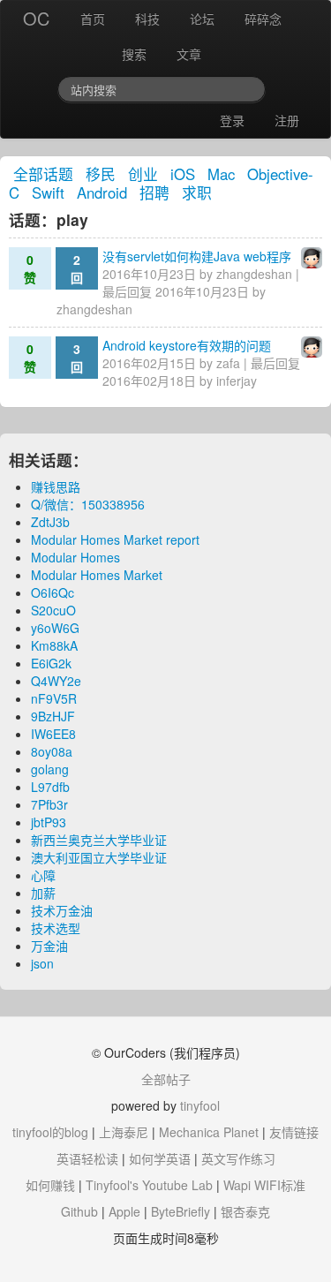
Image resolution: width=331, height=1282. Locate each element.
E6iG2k (51, 663)
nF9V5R (54, 698)
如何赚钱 (50, 1185)
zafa (228, 363)
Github (79, 1211)
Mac (221, 174)
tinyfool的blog (50, 1132)
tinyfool (200, 1105)
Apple (124, 1211)
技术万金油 (62, 910)
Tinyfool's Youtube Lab (149, 1185)
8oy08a (51, 751)
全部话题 (43, 174)
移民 (101, 174)
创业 (143, 174)
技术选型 (55, 928)
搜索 (134, 54)
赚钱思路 (55, 486)
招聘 (154, 192)
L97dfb (50, 787)
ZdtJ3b (50, 522)
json (42, 963)
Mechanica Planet (209, 1132)
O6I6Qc (52, 592)
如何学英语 (160, 1158)
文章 (189, 54)
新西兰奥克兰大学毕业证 (99, 839)
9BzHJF (53, 716)
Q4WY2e (56, 681)
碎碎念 (263, 18)
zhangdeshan (254, 274)
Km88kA (54, 645)
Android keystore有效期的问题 (186, 345)
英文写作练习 (238, 1158)
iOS (182, 174)
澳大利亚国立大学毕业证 (99, 857)
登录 (232, 120)
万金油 (49, 945)
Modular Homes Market (96, 575)
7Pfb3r (49, 804)
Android (102, 192)
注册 (287, 120)
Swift (48, 192)
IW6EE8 (53, 734)
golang (50, 769)
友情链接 (294, 1132)
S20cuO (53, 610)
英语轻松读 (87, 1158)
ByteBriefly (180, 1211)
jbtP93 (48, 822)
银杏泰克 (245, 1211)
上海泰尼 (123, 1132)
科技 (147, 18)
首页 (92, 18)
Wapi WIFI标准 (264, 1185)
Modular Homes (75, 557)
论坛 (202, 18)
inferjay (236, 380)
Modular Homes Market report (115, 539)
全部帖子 (166, 1079)
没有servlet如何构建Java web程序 (196, 256)
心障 (43, 875)
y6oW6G (55, 628)
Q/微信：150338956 (88, 504)
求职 (197, 192)
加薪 (43, 892)
